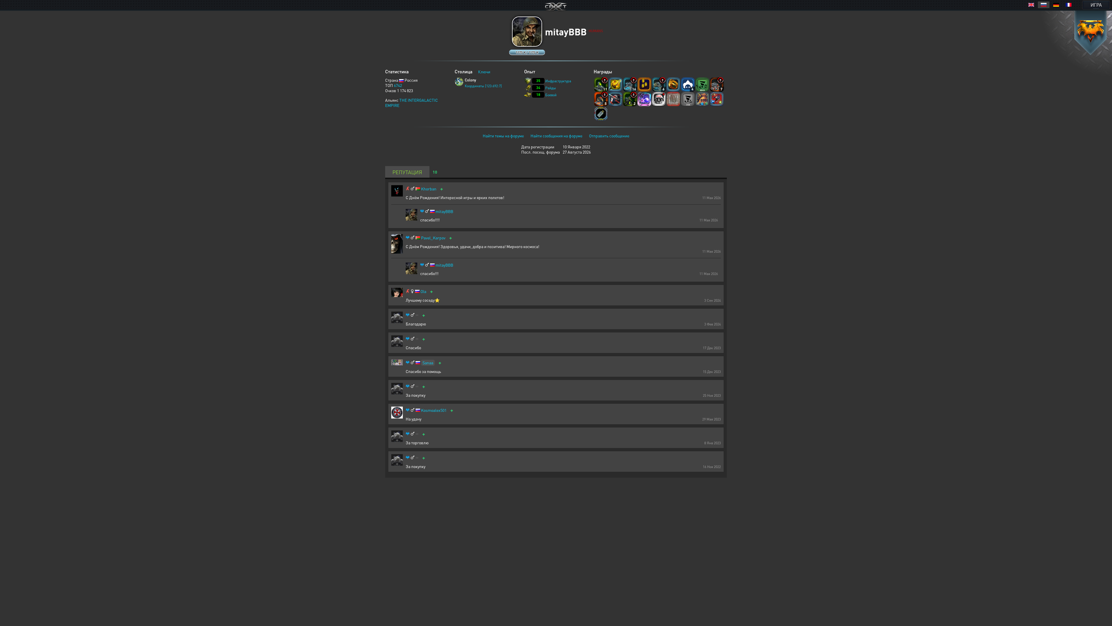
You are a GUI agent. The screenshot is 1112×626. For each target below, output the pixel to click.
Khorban (428, 188)
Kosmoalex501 (434, 410)
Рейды (550, 88)
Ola (423, 291)
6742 (398, 85)
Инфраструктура (558, 81)
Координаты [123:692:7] (483, 86)
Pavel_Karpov (433, 237)
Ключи (484, 71)
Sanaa (428, 362)
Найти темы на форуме (503, 135)
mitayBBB (444, 211)
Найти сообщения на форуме (556, 135)
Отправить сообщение (609, 135)
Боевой (551, 95)
